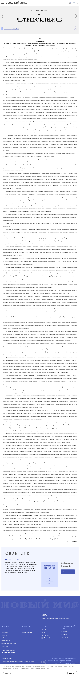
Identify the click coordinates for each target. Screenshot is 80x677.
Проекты (4, 635)
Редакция (4, 632)
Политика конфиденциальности (8, 647)
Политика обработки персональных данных (8, 651)
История (4, 630)
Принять (72, 673)
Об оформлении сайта (8, 643)
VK (45, 632)
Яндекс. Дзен (48, 638)
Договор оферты (26, 632)
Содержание (67, 572)
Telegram (47, 630)
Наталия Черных (12, 559)
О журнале (64, 631)
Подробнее (7, 673)
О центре (64, 634)
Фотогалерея (5, 641)
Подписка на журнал (28, 630)
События (4, 638)
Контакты (64, 637)
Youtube (46, 635)
